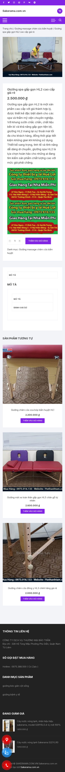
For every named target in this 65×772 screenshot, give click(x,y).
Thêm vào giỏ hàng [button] (32, 420)
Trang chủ (8, 28)
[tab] (32, 298)
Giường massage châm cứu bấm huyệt (33, 28)
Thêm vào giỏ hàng (38, 241)
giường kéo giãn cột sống (16, 685)
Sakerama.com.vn (14, 10)
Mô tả (17, 299)
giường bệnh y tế (11, 694)
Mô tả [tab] (12, 275)
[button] (57, 42)
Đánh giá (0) (20, 307)
